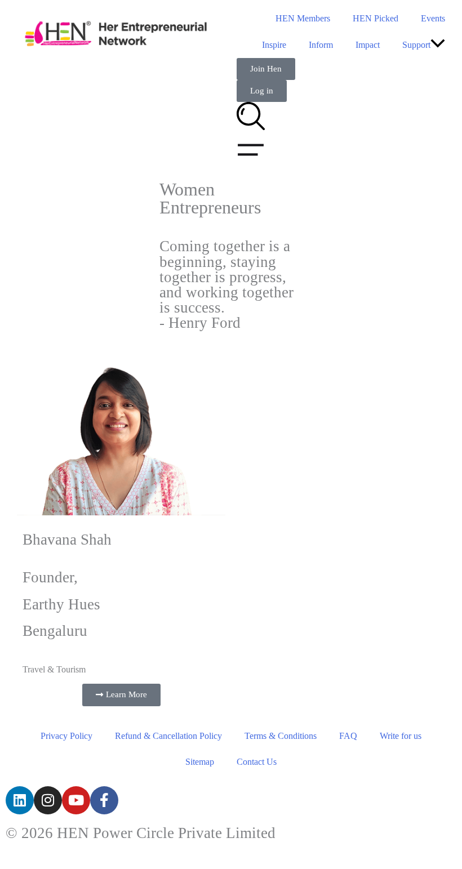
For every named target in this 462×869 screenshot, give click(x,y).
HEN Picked (375, 18)
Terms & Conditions (281, 736)
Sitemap (199, 761)
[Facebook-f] (104, 800)
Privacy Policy (66, 736)
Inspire (274, 45)
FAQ (348, 736)
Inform (321, 45)
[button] (437, 45)
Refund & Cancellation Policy (168, 736)
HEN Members (303, 18)
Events (433, 18)
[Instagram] (48, 800)
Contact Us (257, 761)
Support (416, 45)
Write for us (400, 736)
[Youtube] (76, 800)
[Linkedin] (20, 800)
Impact (368, 45)
